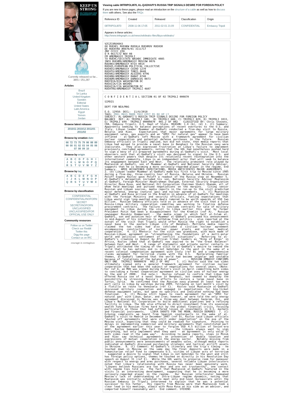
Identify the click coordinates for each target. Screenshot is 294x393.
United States (81, 106)
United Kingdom (81, 96)
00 (71, 145)
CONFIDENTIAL (81, 196)
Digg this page (81, 234)
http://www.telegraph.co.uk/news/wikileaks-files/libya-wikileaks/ (139, 35)
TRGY (140, 114)
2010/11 (72, 129)
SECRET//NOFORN (81, 205)
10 (87, 148)
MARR (132, 114)
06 (95, 145)
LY (167, 114)
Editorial (81, 102)
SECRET (81, 202)
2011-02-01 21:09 (164, 26)
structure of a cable (185, 9)
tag (80, 171)
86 (87, 142)
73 (75, 142)
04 (87, 145)
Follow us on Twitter (82, 225)
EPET (147, 114)
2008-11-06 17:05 (137, 26)
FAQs (140, 12)
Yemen (81, 115)
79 (83, 142)
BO (158, 114)
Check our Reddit (81, 228)
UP (162, 114)
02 (79, 145)
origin (81, 154)
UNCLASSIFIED (81, 208)
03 (83, 145)
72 (71, 142)
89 (95, 142)
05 (91, 145)
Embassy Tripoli (216, 26)
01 (75, 145)
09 (83, 148)
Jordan (81, 118)
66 (67, 142)
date (90, 138)
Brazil (81, 90)
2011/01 (91, 129)
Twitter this (81, 231)
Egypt (81, 112)
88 (91, 142)
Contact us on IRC (81, 237)
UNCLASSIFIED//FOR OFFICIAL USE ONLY (81, 213)
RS (153, 114)
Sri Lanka (81, 93)
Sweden (81, 99)
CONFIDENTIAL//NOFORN (81, 199)
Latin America (81, 109)
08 (79, 148)
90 (67, 145)
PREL (117, 114)
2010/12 (81, 129)
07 (75, 148)
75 (79, 142)
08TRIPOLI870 (113, 26)
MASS (124, 114)
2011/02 (81, 132)
